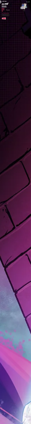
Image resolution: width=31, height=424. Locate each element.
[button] (27, 7)
